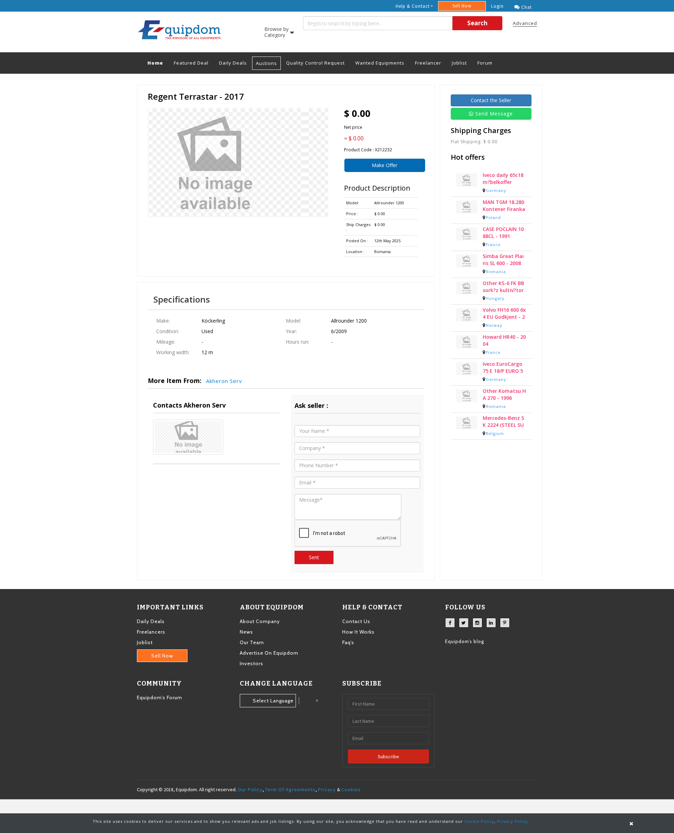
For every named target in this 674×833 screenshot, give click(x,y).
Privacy (327, 789)
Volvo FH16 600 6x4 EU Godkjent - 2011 (504, 313)
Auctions (266, 63)
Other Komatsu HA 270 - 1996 (504, 394)
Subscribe (388, 756)
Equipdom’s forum (159, 697)
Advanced (525, 23)
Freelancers (151, 632)
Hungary (495, 298)
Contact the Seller (491, 100)
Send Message (494, 113)
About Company (260, 621)
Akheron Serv (224, 380)
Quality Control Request (315, 63)
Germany (496, 190)
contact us (356, 621)
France (493, 244)
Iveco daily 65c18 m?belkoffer (503, 178)
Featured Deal (191, 63)
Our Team (252, 642)
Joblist (459, 63)
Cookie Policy (479, 821)
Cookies (351, 789)
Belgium (495, 433)
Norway (494, 325)
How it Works (358, 632)
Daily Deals (233, 63)
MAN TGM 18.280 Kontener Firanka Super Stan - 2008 (504, 206)
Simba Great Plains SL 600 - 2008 (503, 259)
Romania (496, 271)
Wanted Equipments (379, 63)
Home (157, 62)
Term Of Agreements (290, 789)
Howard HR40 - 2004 (504, 340)
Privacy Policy (512, 821)
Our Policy (250, 789)
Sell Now (461, 6)
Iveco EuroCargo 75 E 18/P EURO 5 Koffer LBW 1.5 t (503, 368)
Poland (493, 217)
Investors (251, 663)
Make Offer (384, 165)
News (246, 632)
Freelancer (428, 63)
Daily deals (151, 621)
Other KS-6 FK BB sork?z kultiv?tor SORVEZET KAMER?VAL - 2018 (503, 287)
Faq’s (348, 642)
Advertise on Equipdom (269, 653)
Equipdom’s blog (464, 641)
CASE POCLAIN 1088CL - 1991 (503, 232)
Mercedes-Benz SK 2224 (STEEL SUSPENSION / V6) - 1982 (503, 422)
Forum (485, 63)
